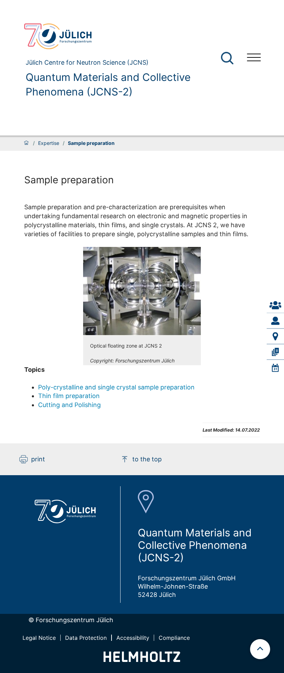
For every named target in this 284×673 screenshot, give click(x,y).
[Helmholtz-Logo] (142, 659)
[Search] (228, 58)
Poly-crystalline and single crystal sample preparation (116, 387)
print (38, 459)
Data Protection (86, 637)
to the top (147, 459)
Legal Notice (39, 637)
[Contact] (275, 305)
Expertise (48, 143)
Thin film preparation (69, 395)
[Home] (26, 143)
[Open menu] (254, 58)
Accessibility (132, 637)
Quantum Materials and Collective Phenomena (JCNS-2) (108, 84)
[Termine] (275, 367)
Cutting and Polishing (69, 404)
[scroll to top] (260, 649)
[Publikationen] (275, 352)
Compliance (174, 637)
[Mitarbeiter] (275, 321)
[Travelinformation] (275, 336)
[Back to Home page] (130, 36)
